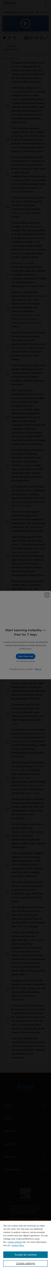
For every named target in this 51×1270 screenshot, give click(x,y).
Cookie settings (14, 1242)
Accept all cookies (25, 1254)
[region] (25, 1245)
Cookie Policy (17, 1245)
